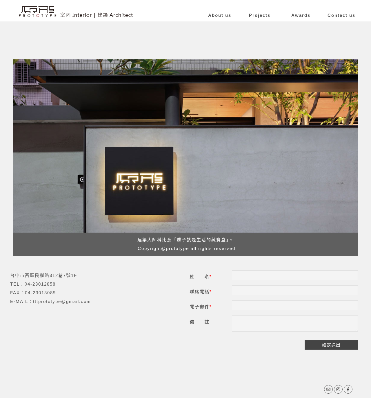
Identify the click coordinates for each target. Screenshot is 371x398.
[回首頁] (76, 12)
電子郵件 (200, 306)
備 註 (200, 321)
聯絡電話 (200, 291)
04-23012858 (40, 284)
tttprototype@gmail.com (62, 301)
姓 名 (200, 276)
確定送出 (331, 344)
